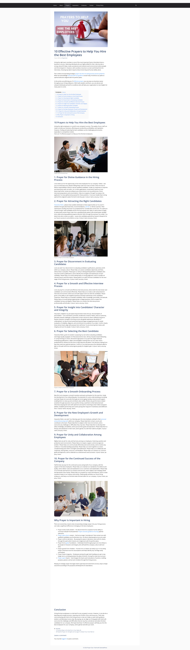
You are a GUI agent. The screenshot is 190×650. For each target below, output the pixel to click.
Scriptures (84, 5)
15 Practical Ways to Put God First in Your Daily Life (68, 630)
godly (67, 543)
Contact (91, 5)
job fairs (87, 207)
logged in (64, 639)
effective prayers (79, 81)
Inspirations (75, 5)
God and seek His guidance (75, 75)
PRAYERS (58, 628)
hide (63, 92)
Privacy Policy (99, 5)
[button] (136, 5)
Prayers (67, 5)
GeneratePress (103, 647)
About (61, 5)
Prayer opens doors (63, 535)
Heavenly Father (59, 205)
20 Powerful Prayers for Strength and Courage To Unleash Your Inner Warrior (75, 632)
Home (55, 5)
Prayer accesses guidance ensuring (88, 531)
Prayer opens (62, 558)
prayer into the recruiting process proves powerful (89, 73)
